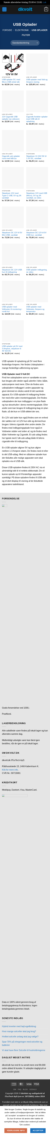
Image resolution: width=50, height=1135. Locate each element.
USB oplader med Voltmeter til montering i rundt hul (12, 309)
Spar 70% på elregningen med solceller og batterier (22, 1043)
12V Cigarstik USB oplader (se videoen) (10, 118)
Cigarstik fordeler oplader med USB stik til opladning (37, 119)
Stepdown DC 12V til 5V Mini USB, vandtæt (12, 234)
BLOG (25, 1089)
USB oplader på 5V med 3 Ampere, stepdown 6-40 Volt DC (12, 348)
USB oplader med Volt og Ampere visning (36, 81)
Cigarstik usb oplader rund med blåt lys (11, 157)
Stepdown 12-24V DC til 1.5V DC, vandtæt (36, 157)
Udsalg (33, 1089)
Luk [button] (44, 2)
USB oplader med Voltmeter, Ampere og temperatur (35, 309)
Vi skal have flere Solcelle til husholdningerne (23, 1050)
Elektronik (22, 30)
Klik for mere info (10, 770)
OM (14, 1089)
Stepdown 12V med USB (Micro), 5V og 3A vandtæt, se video (36, 195)
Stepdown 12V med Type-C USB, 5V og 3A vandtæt (11, 195)
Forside (7, 30)
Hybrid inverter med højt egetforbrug (19, 1026)
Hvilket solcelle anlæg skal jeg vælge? (20, 1036)
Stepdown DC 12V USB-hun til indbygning (12, 271)
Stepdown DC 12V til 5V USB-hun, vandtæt (36, 234)
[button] (4, 9)
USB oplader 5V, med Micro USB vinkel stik (11, 81)
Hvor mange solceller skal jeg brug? (19, 1031)
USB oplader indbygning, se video (36, 271)
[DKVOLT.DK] (25, 9)
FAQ (19, 1089)
